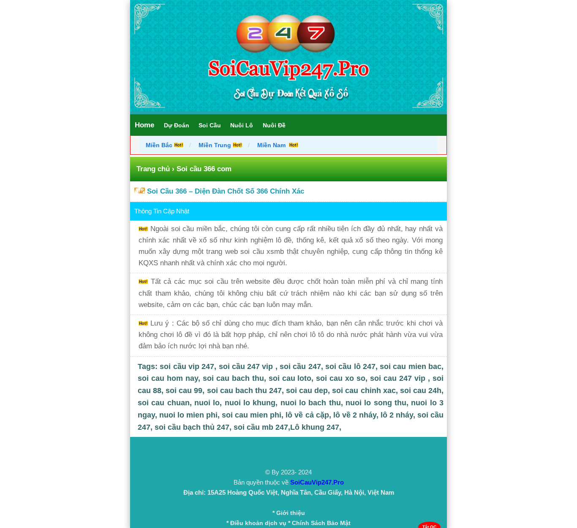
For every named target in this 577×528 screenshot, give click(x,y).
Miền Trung (215, 145)
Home (144, 125)
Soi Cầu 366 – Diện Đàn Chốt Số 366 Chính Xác (225, 191)
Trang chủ (153, 169)
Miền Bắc (160, 145)
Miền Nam (272, 145)
